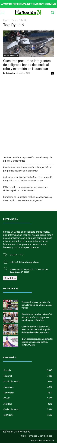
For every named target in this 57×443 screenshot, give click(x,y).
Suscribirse (10, 278)
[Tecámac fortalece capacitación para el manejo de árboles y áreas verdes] (10, 305)
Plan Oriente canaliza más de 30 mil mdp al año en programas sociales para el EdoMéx (27, 169)
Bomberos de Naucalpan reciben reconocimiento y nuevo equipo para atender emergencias (27, 199)
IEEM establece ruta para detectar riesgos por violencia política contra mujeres (25, 189)
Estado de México (11, 55)
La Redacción (9, 73)
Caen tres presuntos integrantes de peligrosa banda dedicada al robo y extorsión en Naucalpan (27, 65)
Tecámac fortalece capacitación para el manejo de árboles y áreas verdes (27, 159)
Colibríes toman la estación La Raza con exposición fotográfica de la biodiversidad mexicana (28, 179)
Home (6, 20)
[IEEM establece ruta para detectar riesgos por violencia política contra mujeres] (10, 341)
